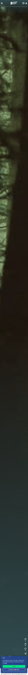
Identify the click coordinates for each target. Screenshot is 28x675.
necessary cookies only (14, 669)
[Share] (25, 653)
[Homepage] (14, 3)
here (6, 663)
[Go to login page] (26, 3)
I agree (14, 666)
